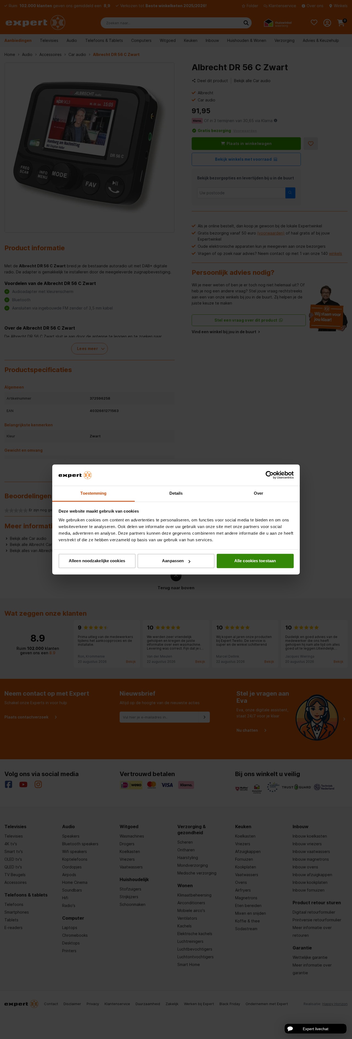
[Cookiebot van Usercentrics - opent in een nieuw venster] (270, 475)
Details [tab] (176, 493)
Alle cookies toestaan (255, 561)
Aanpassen (173, 561)
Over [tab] (258, 493)
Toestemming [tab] (93, 493)
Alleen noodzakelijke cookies (97, 561)
